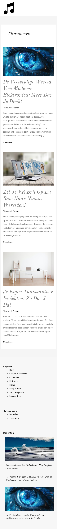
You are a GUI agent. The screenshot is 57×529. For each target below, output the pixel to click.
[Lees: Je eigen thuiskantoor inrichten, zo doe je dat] (28, 268)
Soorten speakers (17, 392)
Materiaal (13, 414)
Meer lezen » (9, 142)
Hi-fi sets (13, 381)
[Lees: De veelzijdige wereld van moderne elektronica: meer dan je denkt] (28, 61)
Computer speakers (18, 373)
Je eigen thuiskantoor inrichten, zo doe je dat (28, 299)
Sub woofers (15, 396)
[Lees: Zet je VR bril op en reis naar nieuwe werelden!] (28, 169)
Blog (11, 370)
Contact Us (14, 377)
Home (12, 385)
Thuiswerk (7, 107)
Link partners (15, 388)
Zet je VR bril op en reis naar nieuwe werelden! (27, 199)
